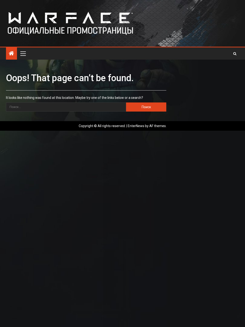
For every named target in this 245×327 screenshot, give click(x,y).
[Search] (235, 53)
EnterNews (136, 126)
